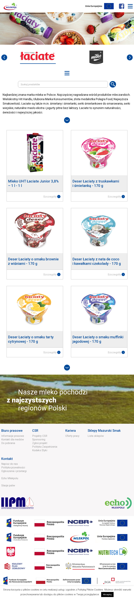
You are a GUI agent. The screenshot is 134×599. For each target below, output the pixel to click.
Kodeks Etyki (39, 450)
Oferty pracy (72, 435)
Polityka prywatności (13, 467)
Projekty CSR (39, 435)
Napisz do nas (9, 463)
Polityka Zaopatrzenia (44, 446)
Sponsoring (38, 439)
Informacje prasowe (12, 435)
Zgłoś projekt (39, 443)
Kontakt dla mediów (12, 439)
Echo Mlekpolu (9, 478)
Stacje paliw (8, 485)
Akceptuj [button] (107, 594)
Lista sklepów (96, 435)
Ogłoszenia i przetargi (14, 471)
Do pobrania (8, 443)
